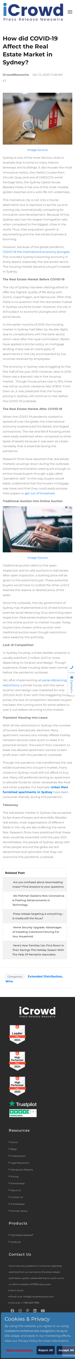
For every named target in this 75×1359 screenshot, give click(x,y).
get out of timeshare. (40, 493)
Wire (9, 981)
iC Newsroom (18, 1156)
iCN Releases (18, 1204)
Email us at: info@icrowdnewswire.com (32, 1296)
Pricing (15, 1176)
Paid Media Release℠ (22, 1235)
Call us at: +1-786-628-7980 (24, 1302)
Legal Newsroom (20, 1162)
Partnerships (18, 1183)
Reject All (45, 1350)
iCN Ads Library (19, 1211)
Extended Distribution (45, 976)
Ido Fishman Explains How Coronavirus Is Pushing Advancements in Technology (38, 900)
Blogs (14, 1149)
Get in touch (17, 1290)
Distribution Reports (22, 1169)
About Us (16, 1190)
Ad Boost (16, 1242)
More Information (19, 1350)
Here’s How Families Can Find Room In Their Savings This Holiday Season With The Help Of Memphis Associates (38, 950)
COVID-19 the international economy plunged (36, 252)
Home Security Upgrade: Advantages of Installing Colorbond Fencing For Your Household (37, 932)
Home (14, 1142)
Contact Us (17, 1197)
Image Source (37, 150)
